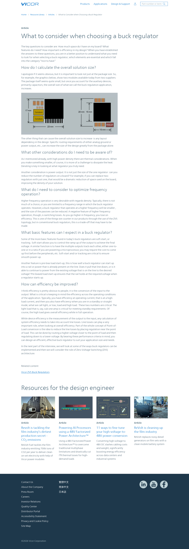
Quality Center (29, 506)
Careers (25, 496)
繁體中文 (64, 482)
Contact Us (27, 482)
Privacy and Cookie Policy (34, 521)
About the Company (32, 486)
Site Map (26, 525)
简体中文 (64, 486)
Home (23, 14)
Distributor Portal (30, 511)
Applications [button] (100, 4)
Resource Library (37, 14)
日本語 (62, 491)
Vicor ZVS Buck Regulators (35, 372)
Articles (51, 14)
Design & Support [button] (120, 4)
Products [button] (85, 4)
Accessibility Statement (34, 516)
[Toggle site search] (154, 4)
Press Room (27, 491)
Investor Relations (30, 501)
